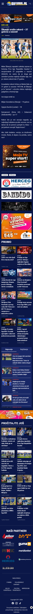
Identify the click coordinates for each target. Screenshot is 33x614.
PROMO (6, 242)
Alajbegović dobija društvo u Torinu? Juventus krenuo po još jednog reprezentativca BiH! (21, 386)
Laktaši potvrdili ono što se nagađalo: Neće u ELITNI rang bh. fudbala (7, 465)
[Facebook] (13, 603)
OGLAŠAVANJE (19, 582)
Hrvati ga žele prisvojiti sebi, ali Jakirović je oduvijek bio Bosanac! (21, 400)
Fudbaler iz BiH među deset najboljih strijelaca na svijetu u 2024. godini (23, 513)
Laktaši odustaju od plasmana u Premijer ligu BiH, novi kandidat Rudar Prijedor (24, 465)
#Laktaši (4, 175)
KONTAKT (16, 584)
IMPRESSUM (25, 588)
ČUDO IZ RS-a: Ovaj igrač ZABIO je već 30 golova (24, 488)
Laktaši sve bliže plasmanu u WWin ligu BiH (7, 511)
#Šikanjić (12, 175)
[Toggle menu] (3, 4)
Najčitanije (24, 349)
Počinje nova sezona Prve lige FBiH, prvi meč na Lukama (24, 305)
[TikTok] (20, 603)
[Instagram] (16, 603)
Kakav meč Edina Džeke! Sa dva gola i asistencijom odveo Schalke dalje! (22, 372)
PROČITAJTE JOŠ (12, 423)
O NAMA (9, 582)
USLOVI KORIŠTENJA (7, 589)
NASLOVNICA (16, 578)
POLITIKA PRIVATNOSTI (17, 589)
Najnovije (9, 349)
